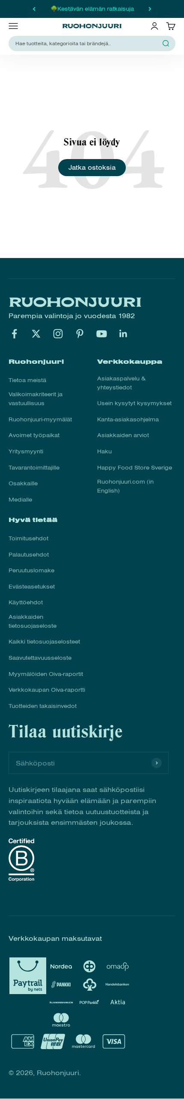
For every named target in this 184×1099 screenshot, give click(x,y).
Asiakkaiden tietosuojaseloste (32, 621)
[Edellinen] (34, 9)
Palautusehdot (29, 554)
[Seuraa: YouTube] (101, 333)
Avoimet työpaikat (34, 435)
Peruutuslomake (31, 570)
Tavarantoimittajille (34, 467)
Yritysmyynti (26, 451)
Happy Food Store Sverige (134, 467)
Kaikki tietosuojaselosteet (44, 641)
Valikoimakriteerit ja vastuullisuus (35, 399)
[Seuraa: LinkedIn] (123, 333)
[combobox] (86, 43)
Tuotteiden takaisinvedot (43, 706)
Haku (104, 451)
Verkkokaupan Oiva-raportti (47, 690)
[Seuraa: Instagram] (58, 333)
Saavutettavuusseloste (40, 658)
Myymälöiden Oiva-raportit (46, 674)
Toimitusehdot (28, 538)
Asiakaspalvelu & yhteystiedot (121, 383)
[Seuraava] (149, 9)
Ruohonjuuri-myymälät (40, 419)
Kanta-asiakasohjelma (128, 419)
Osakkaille (23, 483)
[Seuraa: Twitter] (36, 333)
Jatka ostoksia (92, 167)
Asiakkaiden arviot (123, 435)
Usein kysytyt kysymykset (134, 403)
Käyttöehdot (26, 602)
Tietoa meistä (27, 380)
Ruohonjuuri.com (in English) (125, 486)
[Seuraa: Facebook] (14, 333)
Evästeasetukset (32, 586)
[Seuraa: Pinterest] (80, 333)
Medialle (20, 499)
